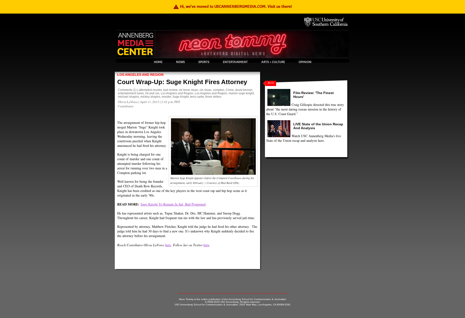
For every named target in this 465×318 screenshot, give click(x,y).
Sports (203, 62)
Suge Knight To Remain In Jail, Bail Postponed (173, 204)
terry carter (197, 96)
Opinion (305, 62)
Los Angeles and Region (140, 75)
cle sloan (205, 90)
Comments (125, 90)
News (180, 62)
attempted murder (150, 90)
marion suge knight (241, 93)
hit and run (152, 93)
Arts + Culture (273, 62)
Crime (230, 90)
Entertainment (235, 62)
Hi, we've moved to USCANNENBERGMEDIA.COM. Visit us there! (232, 6)
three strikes (213, 96)
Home (158, 62)
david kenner (243, 90)
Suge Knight (180, 96)
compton (218, 90)
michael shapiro (128, 96)
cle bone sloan (188, 90)
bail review (170, 90)
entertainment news (131, 93)
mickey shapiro (150, 96)
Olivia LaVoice (128, 102)
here (168, 245)
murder (166, 96)
